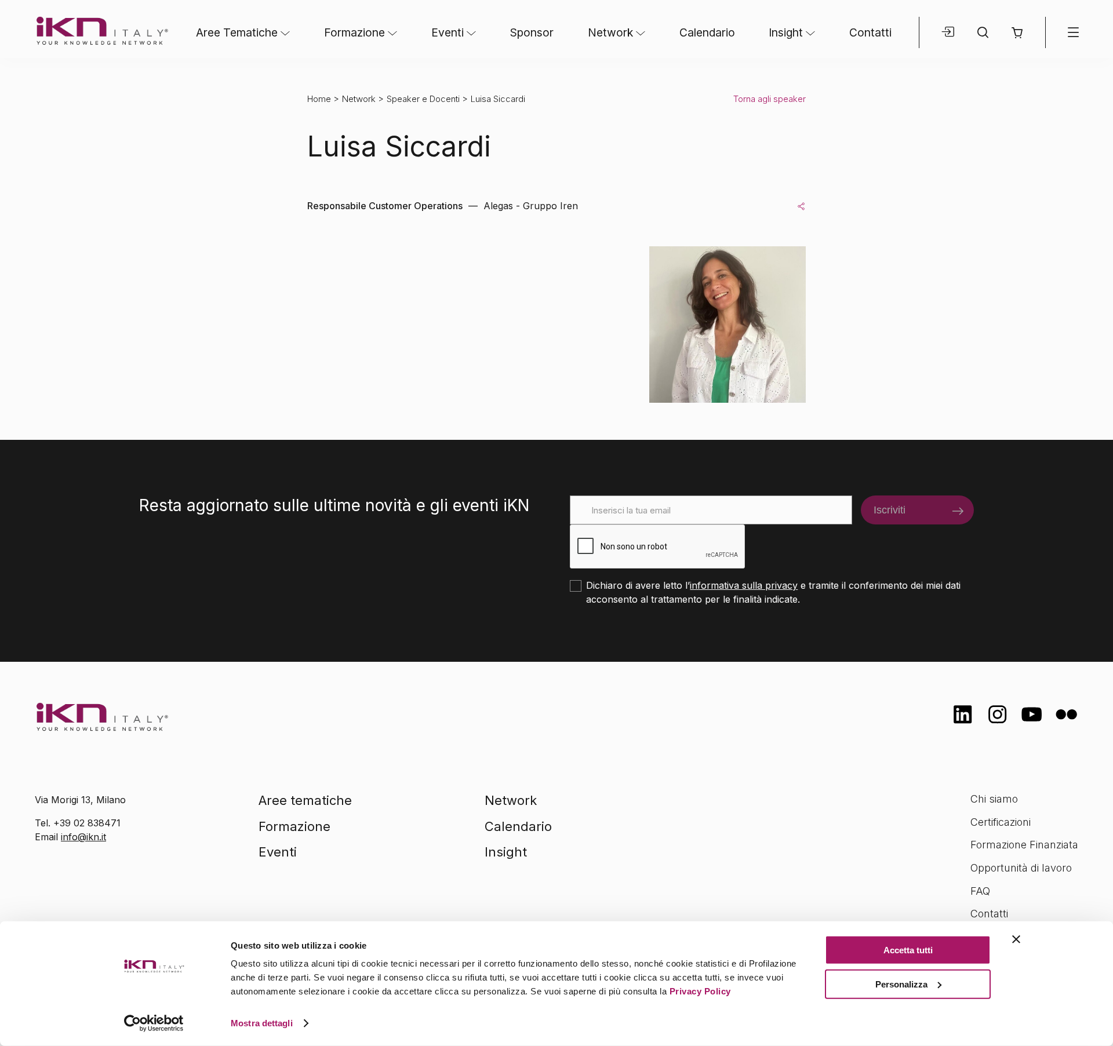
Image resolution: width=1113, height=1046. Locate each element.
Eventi (447, 32)
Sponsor (532, 32)
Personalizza (901, 984)
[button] (1017, 32)
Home (319, 98)
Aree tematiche (305, 800)
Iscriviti (889, 510)
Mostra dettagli (262, 1023)
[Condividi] (801, 206)
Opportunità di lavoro (1021, 868)
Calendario (707, 32)
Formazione (354, 32)
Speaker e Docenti (423, 98)
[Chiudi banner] (1016, 939)
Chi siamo (994, 799)
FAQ (980, 891)
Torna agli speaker (769, 98)
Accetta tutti (908, 950)
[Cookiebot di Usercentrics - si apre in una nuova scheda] (154, 1023)
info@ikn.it (83, 837)
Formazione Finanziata (1024, 845)
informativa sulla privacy (744, 585)
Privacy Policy (700, 991)
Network (610, 32)
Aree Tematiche (237, 32)
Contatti (870, 32)
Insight (786, 32)
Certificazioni (1000, 822)
